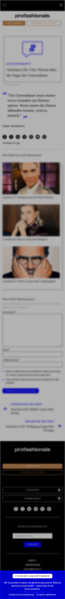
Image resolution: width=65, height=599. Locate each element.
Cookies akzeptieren (32, 576)
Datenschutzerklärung (21, 594)
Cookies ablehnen (46, 594)
